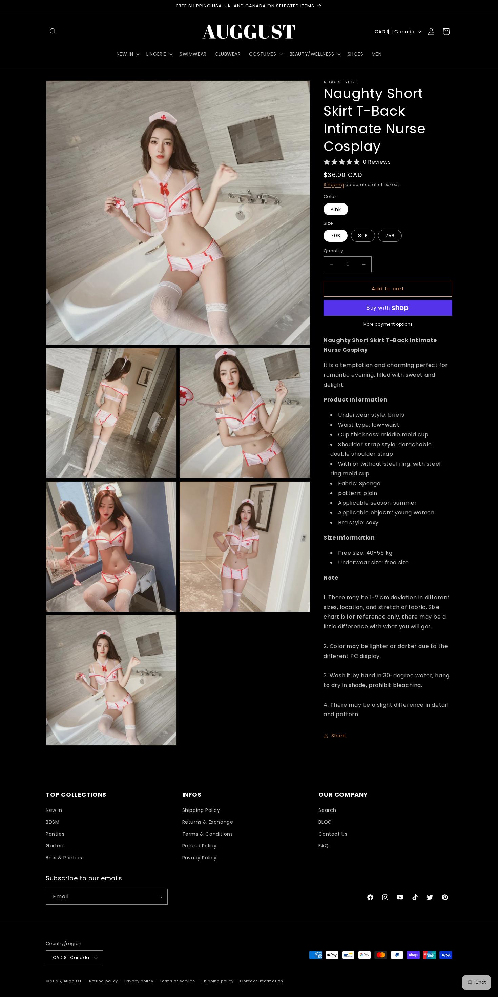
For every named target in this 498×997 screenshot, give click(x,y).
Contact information (261, 981)
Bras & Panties (64, 858)
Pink (336, 209)
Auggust (73, 981)
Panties (55, 833)
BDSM (52, 822)
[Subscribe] (159, 897)
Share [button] (338, 735)
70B (335, 236)
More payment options (388, 324)
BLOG (325, 822)
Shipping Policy (201, 810)
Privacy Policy (199, 858)
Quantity (333, 251)
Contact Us (332, 833)
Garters (55, 845)
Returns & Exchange (207, 822)
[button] (53, 31)
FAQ (323, 845)
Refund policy (103, 981)
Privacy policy (138, 981)
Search (327, 810)
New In (54, 810)
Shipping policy (217, 981)
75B (390, 236)
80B (363, 236)
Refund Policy (199, 845)
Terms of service (177, 981)
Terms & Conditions (207, 833)
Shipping (334, 185)
